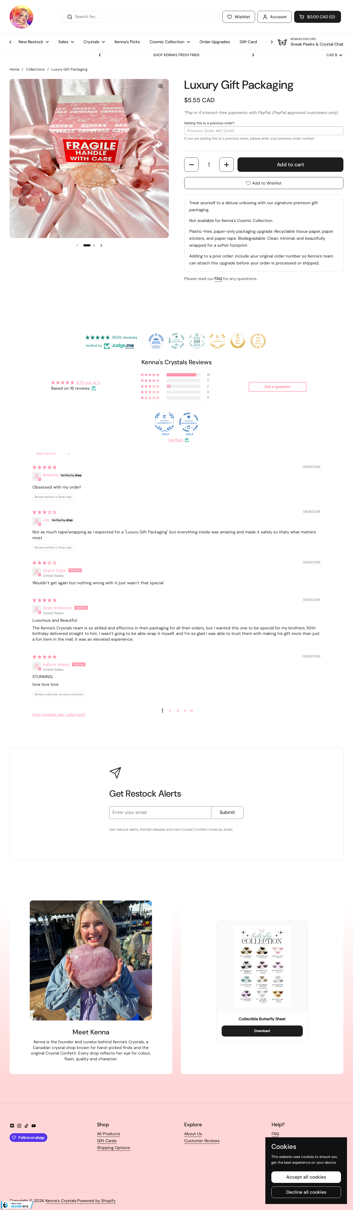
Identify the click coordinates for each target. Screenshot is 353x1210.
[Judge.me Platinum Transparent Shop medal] (176, 341)
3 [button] (177, 710)
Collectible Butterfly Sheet (262, 1018)
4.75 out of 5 (88, 382)
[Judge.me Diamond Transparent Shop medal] (188, 422)
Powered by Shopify (96, 1200)
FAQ (275, 1133)
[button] (317, 17)
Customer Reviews (202, 1140)
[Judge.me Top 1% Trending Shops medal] (258, 341)
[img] (44, 467)
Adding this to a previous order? (209, 123)
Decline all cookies (306, 1192)
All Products (108, 1133)
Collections (35, 69)
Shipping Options (113, 1147)
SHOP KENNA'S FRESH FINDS (176, 55)
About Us (193, 1133)
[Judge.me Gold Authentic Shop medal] (217, 341)
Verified (175, 440)
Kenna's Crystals (61, 1200)
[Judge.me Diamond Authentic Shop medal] (164, 422)
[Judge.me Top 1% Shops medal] (237, 341)
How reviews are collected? (58, 714)
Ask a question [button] (277, 386)
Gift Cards (107, 1140)
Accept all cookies (306, 1177)
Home (14, 69)
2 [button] (170, 710)
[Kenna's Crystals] (21, 17)
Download (262, 1031)
